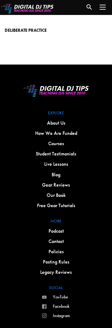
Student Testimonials (56, 153)
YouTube (60, 297)
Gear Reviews (56, 185)
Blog (56, 174)
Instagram (61, 315)
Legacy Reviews (56, 272)
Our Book (56, 195)
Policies (56, 251)
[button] (103, 7)
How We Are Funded (56, 133)
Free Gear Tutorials (56, 205)
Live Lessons (56, 164)
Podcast (56, 231)
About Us (56, 123)
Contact (56, 241)
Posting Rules (56, 262)
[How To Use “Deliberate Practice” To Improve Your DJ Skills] (56, 24)
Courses (56, 143)
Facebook (61, 306)
